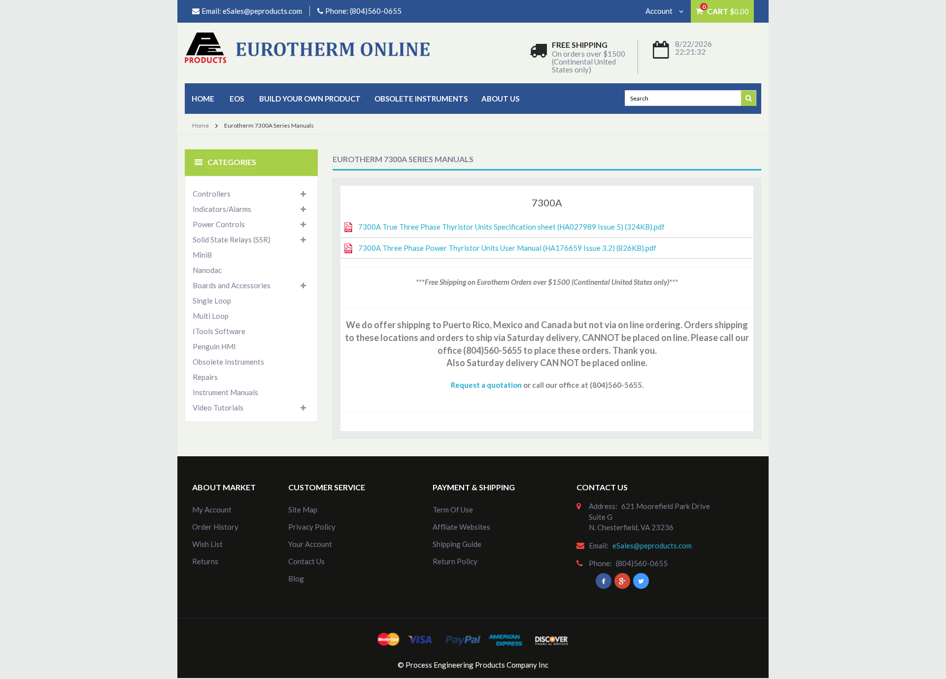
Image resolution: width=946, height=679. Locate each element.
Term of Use (453, 509)
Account (659, 10)
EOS (236, 98)
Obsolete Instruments (421, 98)
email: (598, 545)
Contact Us (306, 561)
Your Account (310, 544)
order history (215, 526)
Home (203, 98)
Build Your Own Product (310, 98)
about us (500, 98)
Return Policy (455, 561)
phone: (600, 563)
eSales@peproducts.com (262, 10)
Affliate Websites (461, 526)
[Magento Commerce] (307, 47)
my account (212, 509)
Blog (296, 578)
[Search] (749, 97)
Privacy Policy (312, 526)
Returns (205, 561)
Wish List (207, 544)
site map (302, 509)
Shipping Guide (457, 544)
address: (603, 506)
